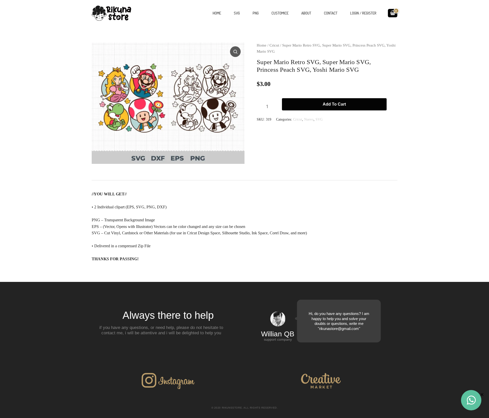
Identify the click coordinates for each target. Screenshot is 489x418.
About (306, 13)
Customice (280, 13)
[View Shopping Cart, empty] (392, 13)
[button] (235, 51)
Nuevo (309, 119)
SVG (237, 13)
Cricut (274, 45)
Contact (330, 13)
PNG (256, 13)
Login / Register (363, 13)
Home (217, 13)
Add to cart (334, 104)
